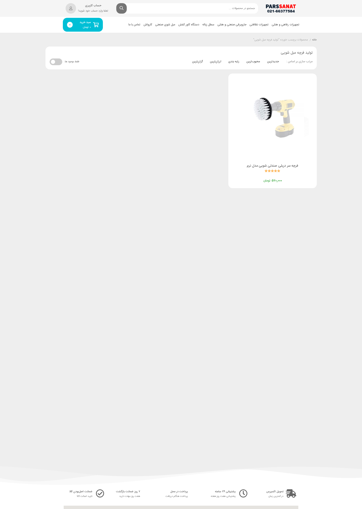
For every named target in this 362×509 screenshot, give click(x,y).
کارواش (148, 25)
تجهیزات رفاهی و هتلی (285, 25)
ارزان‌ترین (215, 61)
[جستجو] (121, 8)
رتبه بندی (233, 61)
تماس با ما (134, 25)
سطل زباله (208, 25)
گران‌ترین (197, 61)
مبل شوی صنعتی (165, 25)
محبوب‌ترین (253, 61)
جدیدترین (273, 61)
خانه (314, 40)
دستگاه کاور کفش (188, 25)
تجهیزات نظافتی (259, 25)
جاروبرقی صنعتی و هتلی (231, 25)
